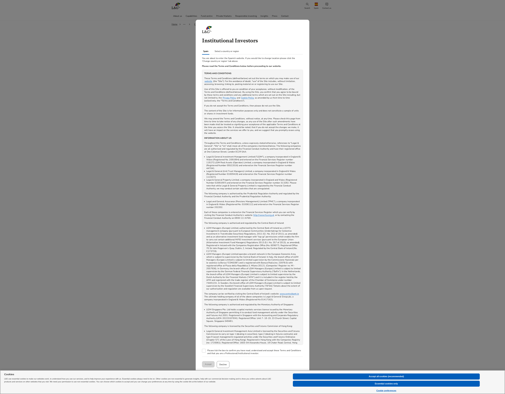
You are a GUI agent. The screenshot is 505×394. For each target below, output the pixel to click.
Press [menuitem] (274, 16)
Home (175, 24)
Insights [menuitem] (264, 16)
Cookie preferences (386, 391)
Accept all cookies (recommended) (386, 376)
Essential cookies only (386, 384)
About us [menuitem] (177, 16)
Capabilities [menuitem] (191, 16)
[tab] (205, 51)
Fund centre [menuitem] (207, 16)
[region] (252, 207)
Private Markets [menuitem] (224, 16)
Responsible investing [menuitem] (246, 16)
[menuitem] (316, 6)
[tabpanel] (252, 205)
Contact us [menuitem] (326, 8)
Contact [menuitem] (285, 16)
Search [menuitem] (307, 8)
